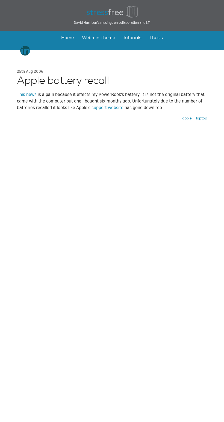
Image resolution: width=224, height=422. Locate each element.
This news (27, 94)
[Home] (112, 12)
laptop (201, 118)
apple (187, 118)
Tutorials (132, 37)
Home (67, 37)
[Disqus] (112, 203)
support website (107, 107)
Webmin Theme (98, 37)
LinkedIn (25, 50)
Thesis (156, 37)
